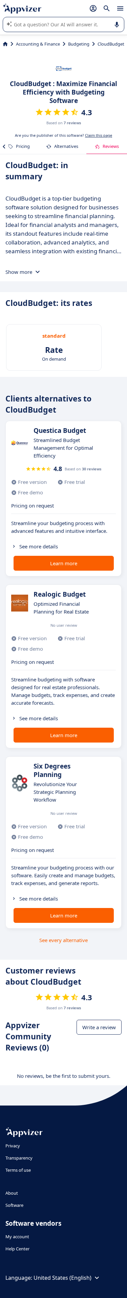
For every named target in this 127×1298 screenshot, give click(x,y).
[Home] (5, 44)
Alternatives (66, 146)
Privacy (12, 1146)
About (11, 1193)
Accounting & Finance (38, 44)
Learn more (63, 563)
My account (17, 1237)
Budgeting (78, 44)
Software (14, 1205)
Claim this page (98, 135)
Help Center (17, 1249)
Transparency (19, 1158)
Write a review (99, 1027)
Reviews (111, 146)
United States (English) (62, 1277)
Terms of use (18, 1170)
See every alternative (63, 940)
